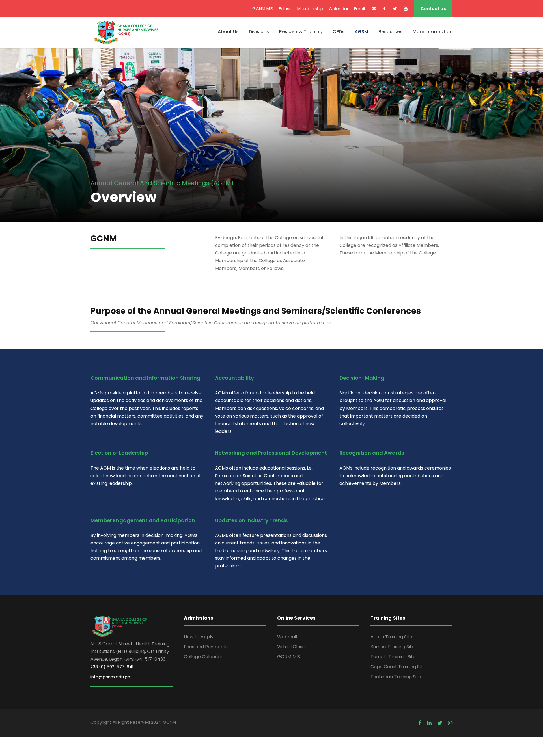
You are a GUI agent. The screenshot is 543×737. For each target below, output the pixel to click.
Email (359, 9)
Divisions (259, 31)
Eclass (285, 9)
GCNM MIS (262, 9)
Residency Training (300, 31)
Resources (390, 31)
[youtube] (406, 9)
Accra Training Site (391, 637)
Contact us (433, 9)
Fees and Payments (206, 646)
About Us (228, 31)
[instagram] (450, 723)
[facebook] (384, 9)
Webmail (287, 637)
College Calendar (203, 656)
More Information (433, 31)
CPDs (338, 31)
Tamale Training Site (393, 656)
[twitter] (395, 9)
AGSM (361, 31)
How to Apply (199, 637)
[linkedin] (429, 723)
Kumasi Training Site (392, 646)
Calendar (338, 9)
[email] (374, 9)
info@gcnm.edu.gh (110, 677)
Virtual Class (291, 646)
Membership (310, 9)
